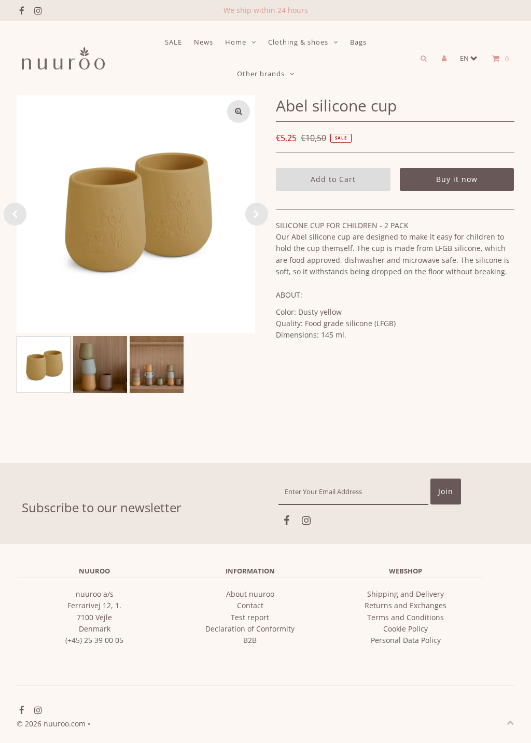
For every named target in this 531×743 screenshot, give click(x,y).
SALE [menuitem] (173, 42)
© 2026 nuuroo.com (51, 723)
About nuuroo (250, 594)
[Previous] (15, 214)
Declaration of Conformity (250, 629)
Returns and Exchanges (405, 605)
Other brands (261, 73)
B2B (250, 640)
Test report (250, 617)
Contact (250, 605)
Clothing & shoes (298, 42)
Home (235, 42)
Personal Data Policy (406, 640)
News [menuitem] (203, 42)
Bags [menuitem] (358, 42)
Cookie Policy (405, 629)
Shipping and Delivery (405, 594)
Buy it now (457, 179)
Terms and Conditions (405, 617)
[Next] (256, 214)
